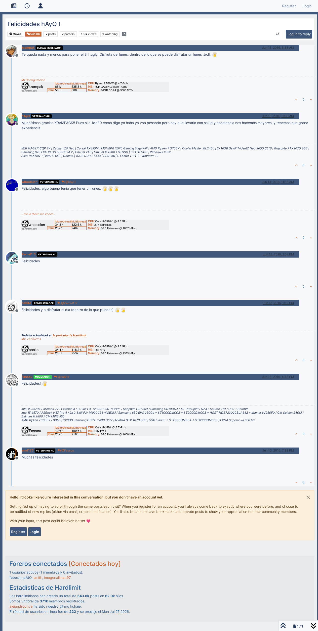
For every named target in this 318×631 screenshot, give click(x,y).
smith (38, 577)
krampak (28, 47)
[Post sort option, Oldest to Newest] (278, 34)
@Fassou (67, 450)
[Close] (308, 497)
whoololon (30, 182)
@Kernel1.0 (68, 303)
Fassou (27, 377)
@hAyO (70, 182)
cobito (26, 303)
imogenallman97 (57, 577)
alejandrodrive (21, 606)
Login (34, 532)
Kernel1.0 (29, 254)
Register (18, 532)
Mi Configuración (33, 80)
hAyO (26, 116)
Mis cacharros (31, 339)
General (35, 34)
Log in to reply (299, 34)
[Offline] (14, 50)
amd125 (28, 450)
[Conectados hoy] (95, 563)
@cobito (63, 377)
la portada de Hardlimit (69, 335)
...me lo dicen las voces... (38, 214)
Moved (16, 34)
